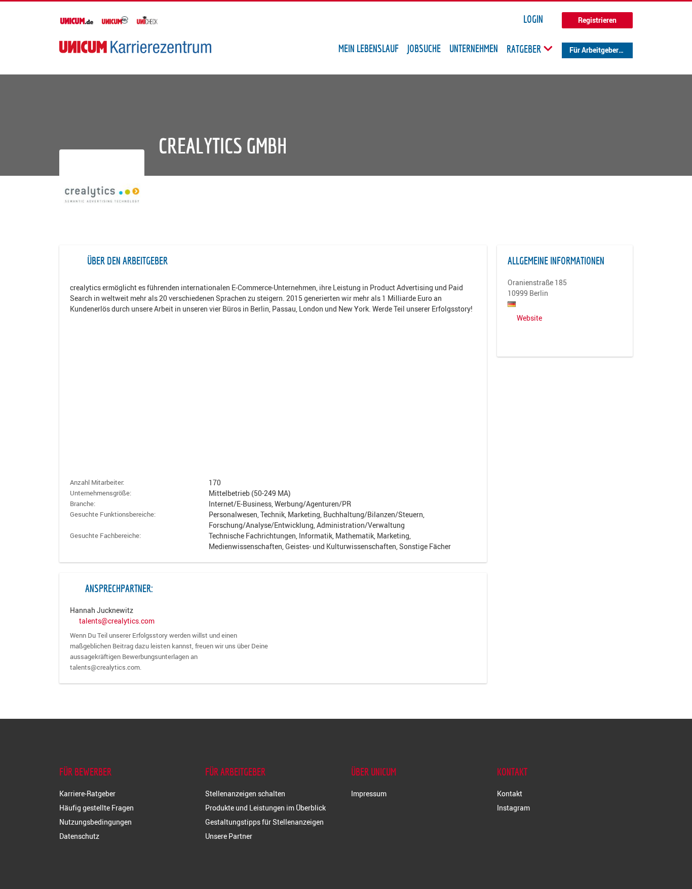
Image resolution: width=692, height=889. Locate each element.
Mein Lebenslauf (368, 48)
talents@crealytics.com (117, 621)
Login (533, 19)
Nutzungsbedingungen (95, 822)
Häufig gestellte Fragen (96, 808)
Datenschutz (79, 836)
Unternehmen (473, 48)
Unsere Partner (228, 836)
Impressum (369, 793)
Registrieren (597, 20)
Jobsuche (424, 48)
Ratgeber (525, 48)
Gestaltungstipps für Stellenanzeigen (264, 822)
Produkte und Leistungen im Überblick (265, 808)
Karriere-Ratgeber (87, 793)
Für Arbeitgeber (594, 50)
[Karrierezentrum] (135, 47)
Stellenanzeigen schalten (245, 793)
